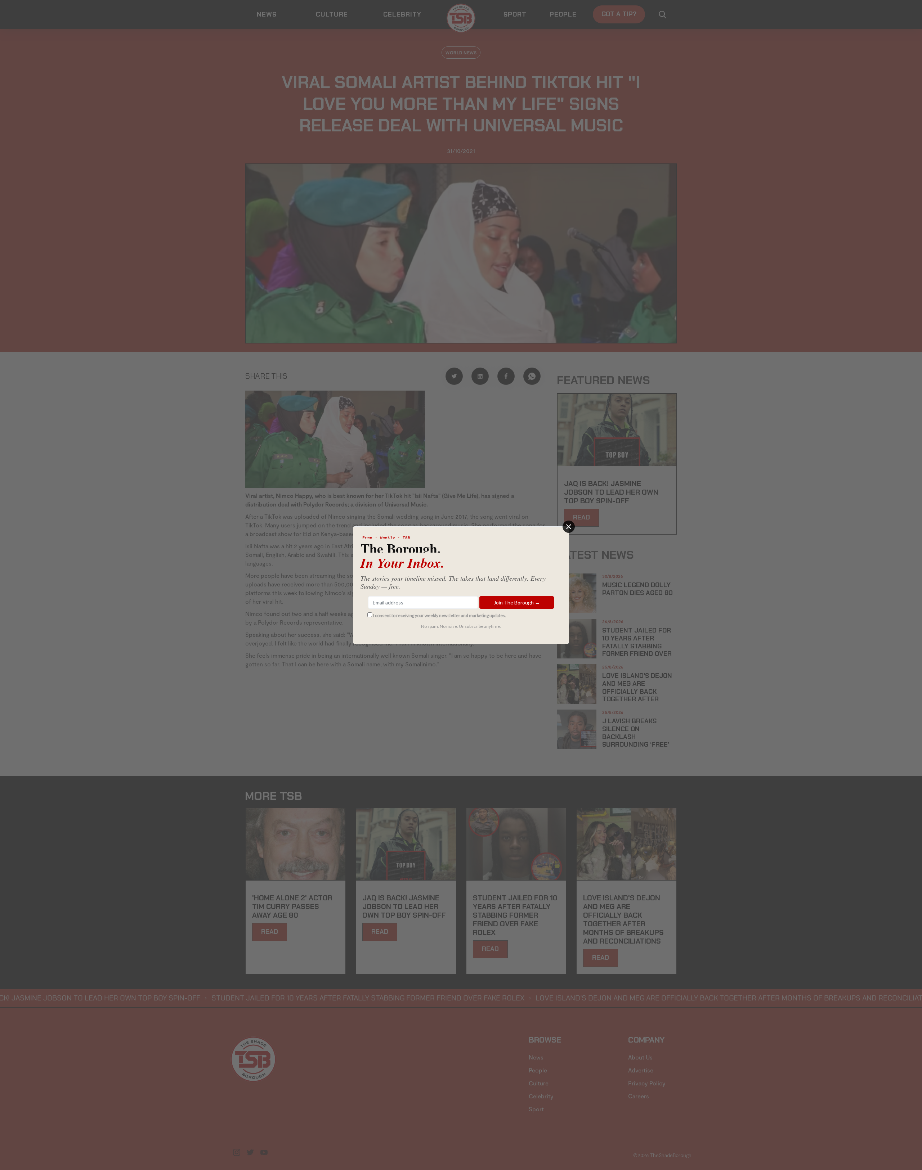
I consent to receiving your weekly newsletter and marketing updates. (439, 615)
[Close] (569, 527)
